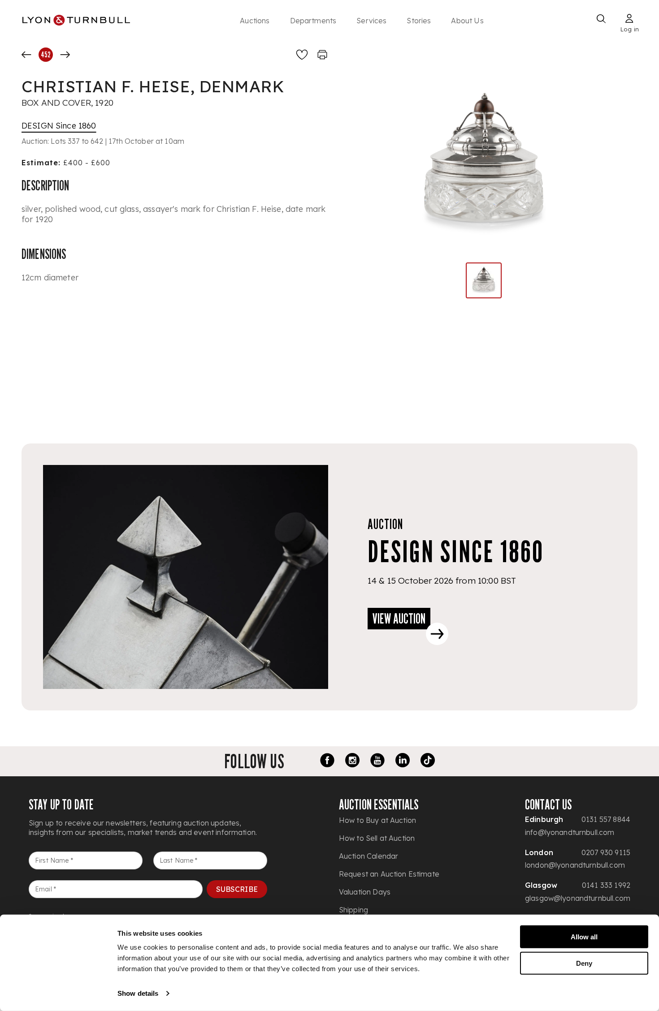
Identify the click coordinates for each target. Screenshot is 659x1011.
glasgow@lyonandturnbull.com (577, 898)
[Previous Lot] (26, 54)
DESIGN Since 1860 (59, 125)
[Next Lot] (65, 54)
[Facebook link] (327, 761)
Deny (584, 963)
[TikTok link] (428, 761)
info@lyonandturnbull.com (570, 832)
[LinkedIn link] (402, 761)
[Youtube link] (377, 761)
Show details (137, 993)
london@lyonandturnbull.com (575, 864)
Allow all (584, 937)
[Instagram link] (352, 761)
